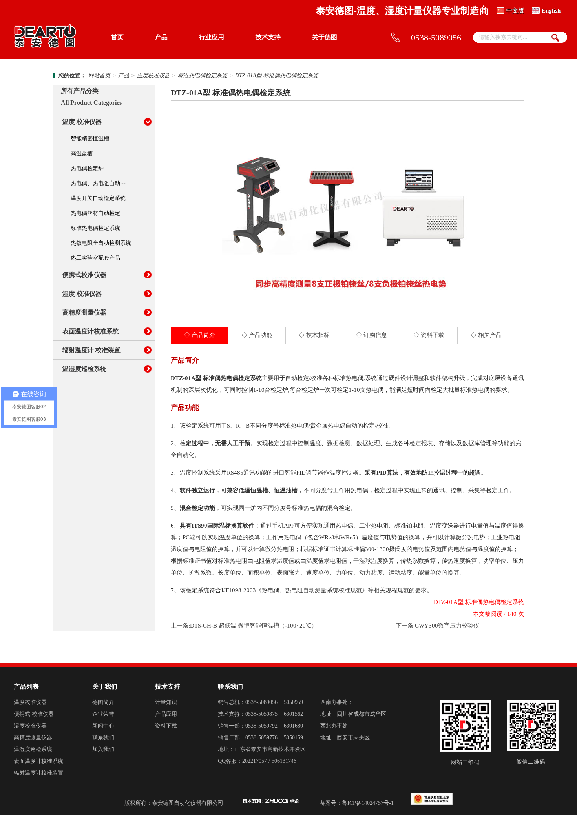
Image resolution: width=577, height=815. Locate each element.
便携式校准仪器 (84, 274)
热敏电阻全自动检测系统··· (104, 243)
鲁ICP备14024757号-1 (368, 803)
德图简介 (103, 702)
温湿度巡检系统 (84, 369)
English (551, 10)
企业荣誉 (103, 714)
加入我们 (103, 749)
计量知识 (166, 702)
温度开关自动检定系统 (98, 198)
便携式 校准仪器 (34, 714)
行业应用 (211, 37)
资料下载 (166, 726)
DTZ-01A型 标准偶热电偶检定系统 (276, 75)
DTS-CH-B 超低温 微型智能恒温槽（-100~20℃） (253, 625)
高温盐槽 (82, 153)
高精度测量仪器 (84, 312)
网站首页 (99, 75)
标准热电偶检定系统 (202, 75)
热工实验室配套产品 (95, 258)
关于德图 (324, 37)
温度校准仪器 (153, 75)
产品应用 (166, 714)
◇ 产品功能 (256, 335)
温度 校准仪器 (82, 121)
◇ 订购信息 (371, 335)
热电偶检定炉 (87, 168)
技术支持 (268, 37)
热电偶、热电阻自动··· (98, 183)
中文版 (515, 10)
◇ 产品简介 (199, 335)
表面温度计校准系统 (90, 331)
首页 (117, 37)
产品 (161, 37)
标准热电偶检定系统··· (98, 228)
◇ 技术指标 (314, 335)
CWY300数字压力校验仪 (447, 625)
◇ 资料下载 (428, 335)
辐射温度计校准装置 (38, 773)
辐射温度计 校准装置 (91, 350)
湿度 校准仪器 (82, 293)
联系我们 (103, 737)
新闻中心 (103, 726)
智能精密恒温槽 (90, 139)
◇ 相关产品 (486, 335)
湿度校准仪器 (30, 726)
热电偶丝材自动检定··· (98, 213)
